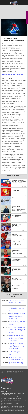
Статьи (16, 372)
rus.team (18, 409)
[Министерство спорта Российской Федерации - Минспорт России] (14, 183)
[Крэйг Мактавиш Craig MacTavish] (14, 288)
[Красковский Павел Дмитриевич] (14, 280)
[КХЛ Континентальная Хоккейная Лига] (14, 200)
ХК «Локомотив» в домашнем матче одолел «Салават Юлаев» (17, 323)
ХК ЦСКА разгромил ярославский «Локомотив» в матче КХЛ (17, 353)
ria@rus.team (7, 394)
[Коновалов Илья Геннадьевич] (14, 218)
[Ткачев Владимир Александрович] (14, 271)
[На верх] (2, 371)
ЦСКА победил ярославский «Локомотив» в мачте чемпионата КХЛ (16, 302)
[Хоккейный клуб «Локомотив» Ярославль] (14, 27)
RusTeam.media (8, 391)
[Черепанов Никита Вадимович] (14, 236)
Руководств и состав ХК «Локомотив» (12, 74)
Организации (4, 372)
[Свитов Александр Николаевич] (14, 262)
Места (11, 372)
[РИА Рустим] (7, 380)
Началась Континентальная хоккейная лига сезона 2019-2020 (17, 308)
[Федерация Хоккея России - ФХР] (14, 192)
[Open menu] (1, 2)
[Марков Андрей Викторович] (14, 244)
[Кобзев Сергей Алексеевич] (14, 209)
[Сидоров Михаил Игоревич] (14, 227)
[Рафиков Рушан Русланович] (14, 253)
